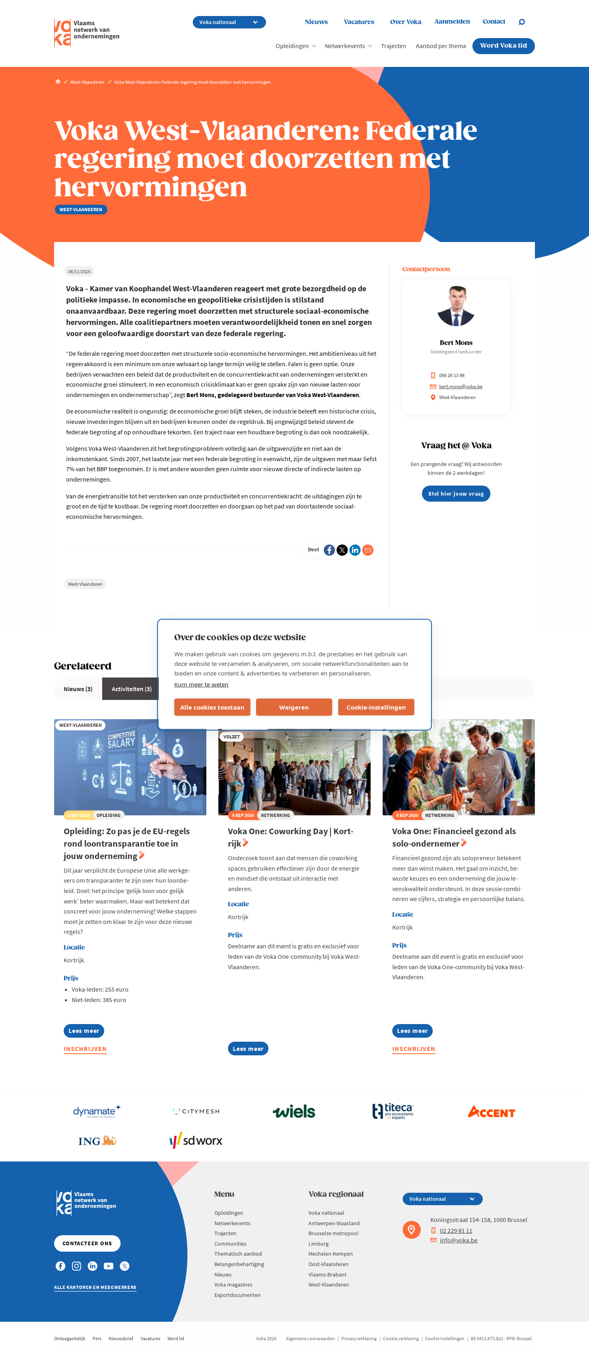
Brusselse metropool (334, 1233)
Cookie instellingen (444, 1338)
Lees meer (86, 1031)
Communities (230, 1243)
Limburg (319, 1243)
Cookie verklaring (401, 1338)
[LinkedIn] (355, 550)
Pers (97, 1338)
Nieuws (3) (78, 689)
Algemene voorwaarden (310, 1338)
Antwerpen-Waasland (334, 1223)
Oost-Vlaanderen (329, 1264)
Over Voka (406, 22)
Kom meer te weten (201, 684)
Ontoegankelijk (69, 1338)
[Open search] (526, 22)
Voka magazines (233, 1284)
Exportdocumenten (237, 1295)
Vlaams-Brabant (328, 1274)
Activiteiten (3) (132, 689)
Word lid (175, 1338)
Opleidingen (292, 46)
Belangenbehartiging (239, 1264)
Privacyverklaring (359, 1338)
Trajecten (393, 46)
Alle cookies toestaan (212, 707)
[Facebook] (329, 550)
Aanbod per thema (441, 46)
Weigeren (294, 707)
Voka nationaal (326, 1212)
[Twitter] (342, 550)
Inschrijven (85, 1049)
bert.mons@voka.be (460, 386)
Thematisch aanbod (238, 1253)
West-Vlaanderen (85, 584)
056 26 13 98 (451, 375)
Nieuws (316, 22)
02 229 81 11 (456, 1230)
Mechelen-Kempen (331, 1253)
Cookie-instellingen (376, 707)
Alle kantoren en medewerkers (95, 1287)
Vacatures (359, 22)
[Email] (367, 550)
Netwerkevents (345, 46)
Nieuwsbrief (121, 1338)
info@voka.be (459, 1240)
